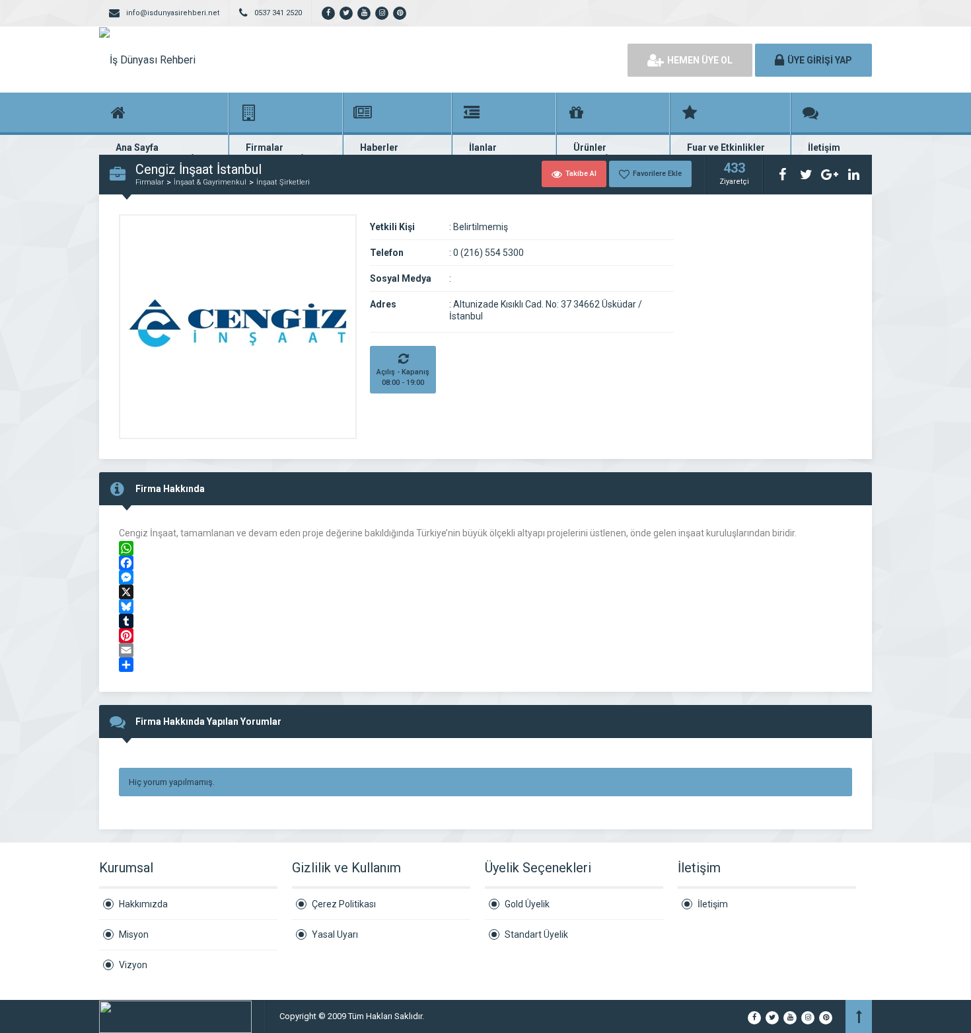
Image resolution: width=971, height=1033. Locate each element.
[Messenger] (485, 577)
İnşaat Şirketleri (283, 182)
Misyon (134, 934)
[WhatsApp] (485, 548)
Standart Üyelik (536, 934)
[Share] (485, 664)
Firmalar (149, 182)
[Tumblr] (485, 621)
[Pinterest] (485, 635)
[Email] (485, 650)
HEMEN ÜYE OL (700, 60)
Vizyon (133, 965)
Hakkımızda (143, 904)
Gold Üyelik (527, 904)
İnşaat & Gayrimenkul (210, 182)
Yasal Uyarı (335, 934)
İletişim (713, 904)
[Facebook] (485, 563)
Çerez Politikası (344, 904)
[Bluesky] (485, 606)
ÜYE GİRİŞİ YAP (819, 60)
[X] (485, 592)
